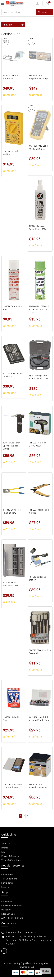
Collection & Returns (11, 905)
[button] (9, 94)
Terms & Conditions (11, 860)
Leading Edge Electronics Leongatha (30, 963)
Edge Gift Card (8, 913)
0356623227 (29, 932)
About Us (6, 843)
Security (5, 887)
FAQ (3, 851)
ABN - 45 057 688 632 (12, 918)
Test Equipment (9, 878)
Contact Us (6, 901)
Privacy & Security (10, 856)
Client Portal (7, 874)
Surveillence (7, 882)
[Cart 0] (47, 4)
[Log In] (37, 4)
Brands (4, 847)
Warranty (6, 909)
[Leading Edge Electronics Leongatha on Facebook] (4, 951)
